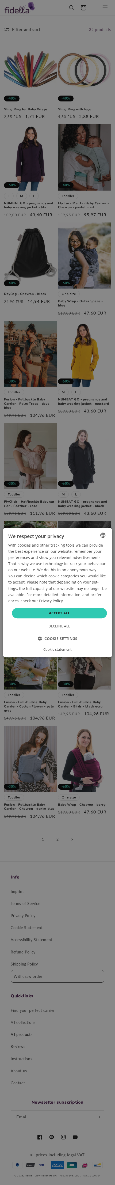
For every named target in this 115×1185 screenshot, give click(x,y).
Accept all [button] (59, 613)
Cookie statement (57, 649)
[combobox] (102, 535)
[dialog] (57, 592)
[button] (57, 638)
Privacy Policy (51, 600)
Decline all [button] (59, 626)
